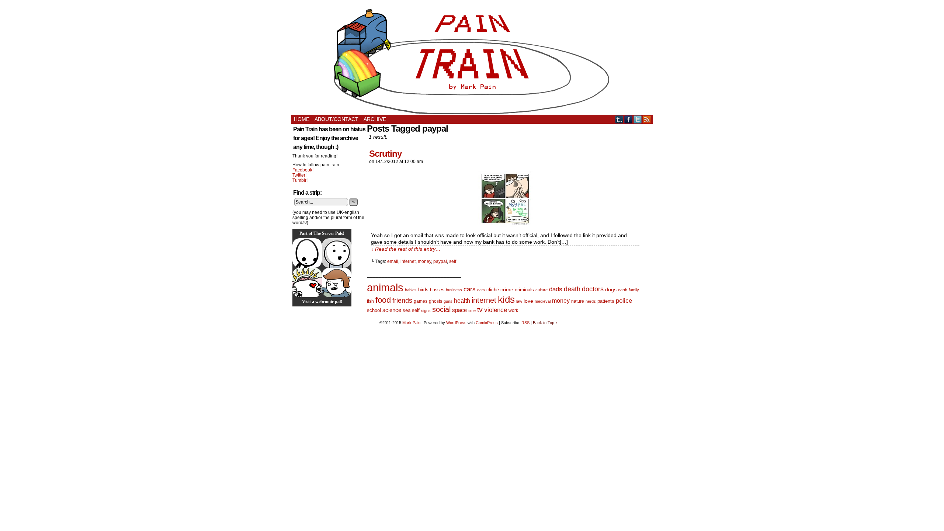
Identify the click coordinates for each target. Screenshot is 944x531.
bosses (437, 289)
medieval (543, 301)
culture (541, 290)
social (441, 309)
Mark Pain (411, 322)
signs (426, 310)
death (572, 289)
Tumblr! (300, 180)
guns (448, 301)
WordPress (456, 322)
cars (470, 289)
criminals (524, 289)
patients (605, 301)
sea (406, 310)
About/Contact (336, 119)
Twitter (637, 119)
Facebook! (302, 170)
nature (577, 301)
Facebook (628, 119)
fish (370, 301)
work (513, 310)
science (391, 310)
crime (506, 289)
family (634, 290)
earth (622, 290)
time (472, 310)
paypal (440, 261)
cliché (492, 289)
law (519, 301)
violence (495, 309)
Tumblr (619, 119)
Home (301, 119)
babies (411, 290)
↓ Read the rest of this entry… (406, 249)
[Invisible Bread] (336, 253)
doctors (593, 289)
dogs (611, 289)
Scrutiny (385, 154)
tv (480, 309)
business (454, 290)
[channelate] (336, 282)
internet (408, 261)
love (528, 301)
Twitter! (299, 175)
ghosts (435, 301)
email (392, 261)
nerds (591, 301)
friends (402, 300)
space (459, 310)
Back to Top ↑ (545, 322)
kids (506, 299)
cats (481, 290)
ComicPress (487, 322)
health (462, 301)
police (624, 300)
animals (385, 287)
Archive (375, 119)
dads (555, 289)
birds (423, 289)
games (420, 301)
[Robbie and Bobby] (307, 282)
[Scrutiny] (505, 225)
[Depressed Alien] (307, 253)
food (383, 300)
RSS (647, 119)
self (452, 261)
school (374, 310)
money (424, 261)
